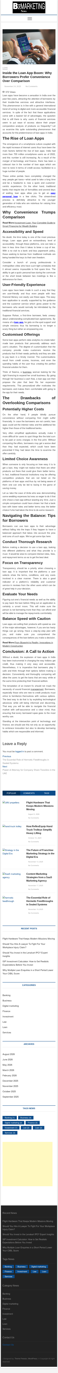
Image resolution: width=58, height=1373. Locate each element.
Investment (8, 1016)
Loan (5, 68)
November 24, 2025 (12, 86)
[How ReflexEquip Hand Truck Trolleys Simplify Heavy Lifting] (12, 826)
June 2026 (8, 1059)
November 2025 (10, 1086)
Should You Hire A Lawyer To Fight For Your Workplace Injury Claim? (29, 1228)
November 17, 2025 (35, 885)
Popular (11, 793)
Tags (46, 793)
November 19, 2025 (35, 909)
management (37, 689)
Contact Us (8, 1344)
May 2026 (7, 1064)
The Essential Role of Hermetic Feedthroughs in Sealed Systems (39, 901)
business (27, 371)
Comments (29, 793)
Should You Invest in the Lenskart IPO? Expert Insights (28, 1234)
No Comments (31, 86)
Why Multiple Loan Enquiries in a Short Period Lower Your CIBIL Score (27, 1249)
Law (5, 1021)
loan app (18, 322)
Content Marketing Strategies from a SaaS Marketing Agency (39, 877)
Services (7, 1032)
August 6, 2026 (33, 814)
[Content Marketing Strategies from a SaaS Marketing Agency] (13, 873)
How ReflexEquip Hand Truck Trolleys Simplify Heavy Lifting (39, 829)
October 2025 (9, 1091)
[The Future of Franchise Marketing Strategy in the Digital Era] (13, 850)
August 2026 (9, 1054)
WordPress (32, 1358)
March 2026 (8, 1070)
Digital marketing (11, 1005)
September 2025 (11, 1096)
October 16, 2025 (34, 838)
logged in (19, 751)
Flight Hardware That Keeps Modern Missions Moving (40, 806)
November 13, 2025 (35, 861)
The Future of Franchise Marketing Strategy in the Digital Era (40, 853)
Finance (6, 1011)
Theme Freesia (21, 1358)
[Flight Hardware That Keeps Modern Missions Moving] (11, 802)
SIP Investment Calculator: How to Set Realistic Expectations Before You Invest (25, 1241)
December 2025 (10, 1080)
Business (7, 1000)
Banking (6, 995)
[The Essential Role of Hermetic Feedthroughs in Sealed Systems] (13, 897)
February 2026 (10, 1075)
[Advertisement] (27, 1164)
